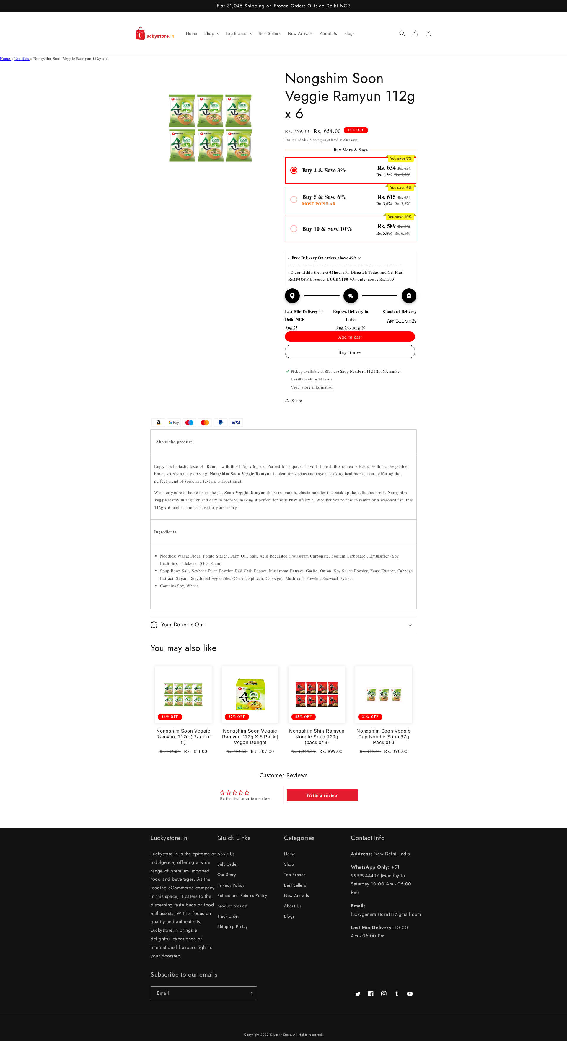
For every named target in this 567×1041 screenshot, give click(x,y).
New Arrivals (296, 895)
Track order (228, 916)
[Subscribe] (250, 993)
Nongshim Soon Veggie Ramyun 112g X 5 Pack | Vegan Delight (250, 736)
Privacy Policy (230, 885)
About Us (226, 854)
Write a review (322, 795)
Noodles (22, 58)
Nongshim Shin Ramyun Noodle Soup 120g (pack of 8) (317, 736)
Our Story (226, 874)
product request (232, 906)
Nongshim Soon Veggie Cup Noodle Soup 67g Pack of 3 (383, 736)
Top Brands (295, 874)
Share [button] (297, 400)
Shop (289, 864)
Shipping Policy (232, 926)
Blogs (289, 916)
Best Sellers (295, 885)
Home (5, 58)
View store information (312, 387)
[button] (211, 33)
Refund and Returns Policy (242, 895)
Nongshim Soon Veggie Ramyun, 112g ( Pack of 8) (183, 736)
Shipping (314, 139)
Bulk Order (227, 864)
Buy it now (349, 352)
